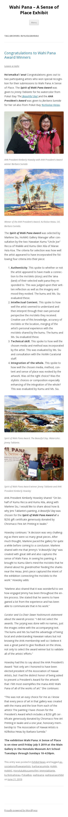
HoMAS (8, 770)
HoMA (53, 766)
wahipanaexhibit (54, 775)
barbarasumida (40, 766)
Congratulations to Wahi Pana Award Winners (30, 55)
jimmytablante (47, 770)
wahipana (38, 775)
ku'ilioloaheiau (12, 775)
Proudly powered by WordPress (20, 810)
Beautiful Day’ (30, 96)
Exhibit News (39, 762)
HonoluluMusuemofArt (25, 770)
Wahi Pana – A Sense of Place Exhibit (34, 10)
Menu (34, 22)
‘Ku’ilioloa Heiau (51, 105)
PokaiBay (27, 775)
